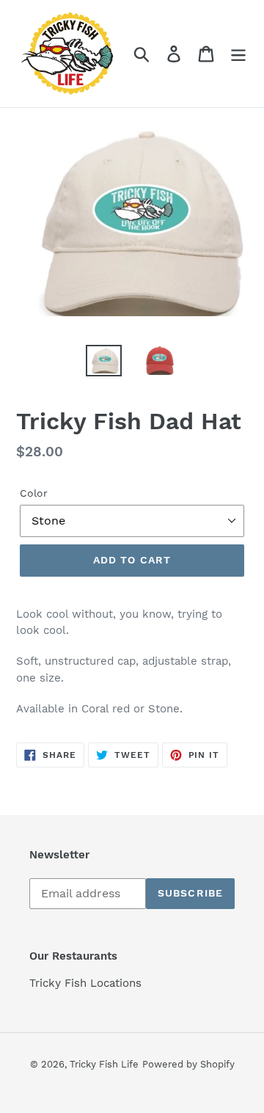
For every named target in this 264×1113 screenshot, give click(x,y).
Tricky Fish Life (104, 1064)
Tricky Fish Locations (85, 983)
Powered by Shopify (188, 1064)
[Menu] (238, 53)
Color (34, 493)
